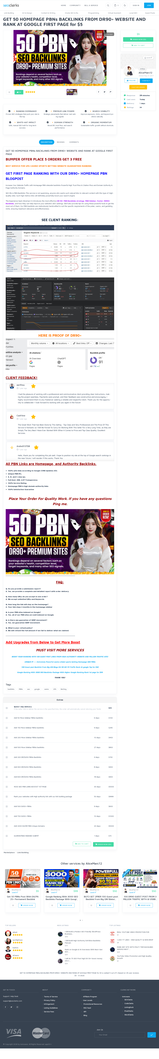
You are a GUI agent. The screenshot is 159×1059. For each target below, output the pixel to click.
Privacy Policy (49, 1000)
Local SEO (133, 13)
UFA (54, 689)
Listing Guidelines (51, 1008)
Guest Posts (150, 13)
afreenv (16, 955)
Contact (146, 81)
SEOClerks (128, 1000)
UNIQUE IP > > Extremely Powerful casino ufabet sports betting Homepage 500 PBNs (59, 662)
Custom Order (138, 87)
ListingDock (129, 1007)
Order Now (27, 905)
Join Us (100, 1030)
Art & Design (27, 13)
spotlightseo (18, 940)
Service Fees (49, 1011)
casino (46, 689)
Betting (63, 689)
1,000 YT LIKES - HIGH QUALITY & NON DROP (135, 940)
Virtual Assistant (114, 13)
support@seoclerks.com (12, 1001)
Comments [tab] (74, 142)
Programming (93, 13)
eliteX (15, 932)
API (84, 1011)
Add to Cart (83, 844)
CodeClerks (128, 1003)
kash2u (15, 948)
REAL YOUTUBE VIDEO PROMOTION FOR (133, 932)
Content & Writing (48, 13)
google (37, 689)
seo (28, 689)
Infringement (49, 1004)
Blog (85, 1015)
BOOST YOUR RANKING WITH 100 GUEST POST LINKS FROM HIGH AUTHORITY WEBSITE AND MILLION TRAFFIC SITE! (60, 657)
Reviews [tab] (60, 142)
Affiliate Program (90, 996)
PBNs (21, 689)
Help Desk (14, 996)
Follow (132, 80)
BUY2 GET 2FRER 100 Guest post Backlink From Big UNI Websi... (101, 898)
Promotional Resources (92, 1004)
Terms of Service (51, 996)
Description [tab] (46, 142)
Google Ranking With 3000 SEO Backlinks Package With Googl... (62, 898)
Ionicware (126, 996)
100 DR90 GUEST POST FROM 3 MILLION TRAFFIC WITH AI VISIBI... (140, 898)
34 (20, 92)
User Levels (87, 1000)
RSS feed (87, 1008)
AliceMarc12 (145, 72)
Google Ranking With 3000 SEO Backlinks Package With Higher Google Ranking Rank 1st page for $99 (60, 672)
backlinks (11, 689)
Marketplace (9, 852)
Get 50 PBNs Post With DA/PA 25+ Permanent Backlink (23, 898)
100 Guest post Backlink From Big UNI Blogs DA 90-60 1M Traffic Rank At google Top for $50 (60, 667)
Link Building (9, 13)
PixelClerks (128, 1011)
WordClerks (129, 1015)
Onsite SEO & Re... (72, 13)
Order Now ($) (104, 844)
